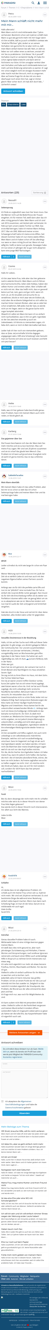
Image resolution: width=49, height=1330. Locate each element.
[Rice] (4, 554)
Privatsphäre (35, 1320)
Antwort (7, 1072)
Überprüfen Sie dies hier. (38, 1306)
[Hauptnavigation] (45, 3)
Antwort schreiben (13, 91)
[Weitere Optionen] (45, 15)
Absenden (24, 1113)
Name (5, 1064)
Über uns (5, 1279)
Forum (3, 7)
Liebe (23, 104)
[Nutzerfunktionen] (39, 3)
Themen (12, 7)
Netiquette (34, 1276)
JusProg (31, 1314)
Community (14, 1276)
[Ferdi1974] (4, 876)
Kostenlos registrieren (12, 1057)
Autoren (14, 1279)
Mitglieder (24, 1276)
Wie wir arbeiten (26, 1279)
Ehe (3, 104)
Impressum (13, 1320)
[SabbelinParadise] (4, 476)
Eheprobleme (26, 7)
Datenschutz (23, 1320)
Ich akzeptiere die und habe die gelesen (21, 1104)
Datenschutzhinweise (14, 1107)
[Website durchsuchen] (33, 3)
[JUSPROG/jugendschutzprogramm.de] (10, 1310)
